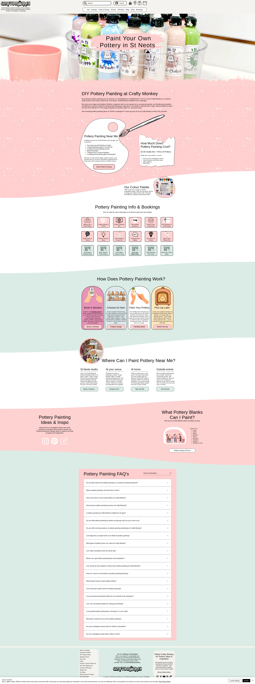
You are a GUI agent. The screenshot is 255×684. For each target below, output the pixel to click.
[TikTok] (170, 676)
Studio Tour (83, 670)
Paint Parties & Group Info (119, 239)
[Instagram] (157, 676)
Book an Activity (85, 650)
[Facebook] (160, 676)
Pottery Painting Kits (119, 225)
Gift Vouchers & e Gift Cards (167, 225)
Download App (84, 676)
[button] (130, 3)
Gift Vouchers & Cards (87, 674)
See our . (130, 662)
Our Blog (82, 672)
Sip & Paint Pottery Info (166, 239)
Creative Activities (85, 652)
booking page (96, 311)
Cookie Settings (235, 681)
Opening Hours (84, 657)
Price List (82, 659)
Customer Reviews (86, 668)
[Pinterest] (167, 676)
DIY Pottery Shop (85, 654)
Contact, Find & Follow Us (88, 663)
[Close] (252, 680)
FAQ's (81, 661)
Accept (246, 681)
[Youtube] (164, 676)
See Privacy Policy (165, 682)
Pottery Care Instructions (151, 225)
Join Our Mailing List (86, 665)
